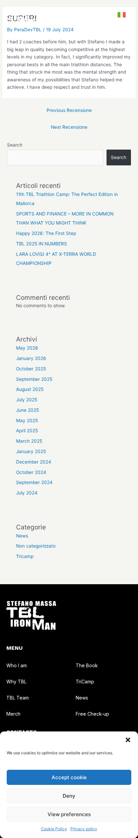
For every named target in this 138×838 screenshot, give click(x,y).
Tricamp (24, 556)
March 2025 (29, 441)
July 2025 (26, 399)
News (22, 535)
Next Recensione (69, 127)
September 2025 (34, 379)
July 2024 (27, 492)
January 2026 (31, 358)
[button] (128, 739)
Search (14, 145)
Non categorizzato (36, 546)
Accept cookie (69, 777)
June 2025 (27, 410)
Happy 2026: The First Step (46, 233)
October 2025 (31, 368)
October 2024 (31, 472)
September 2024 (34, 482)
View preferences (69, 814)
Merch (13, 714)
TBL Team (17, 698)
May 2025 (27, 420)
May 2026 (27, 348)
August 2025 (30, 389)
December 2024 (33, 462)
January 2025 (31, 451)
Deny (69, 796)
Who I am (16, 665)
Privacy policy (83, 828)
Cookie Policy (54, 828)
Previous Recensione (69, 110)
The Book (87, 665)
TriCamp (85, 681)
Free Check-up (92, 714)
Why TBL (16, 681)
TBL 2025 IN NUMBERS (41, 243)
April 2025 (27, 430)
